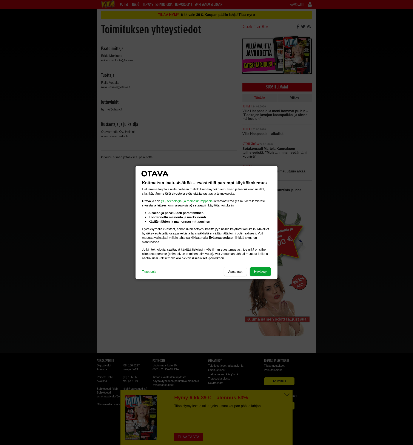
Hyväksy (260, 271)
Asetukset (235, 271)
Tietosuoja (149, 271)
